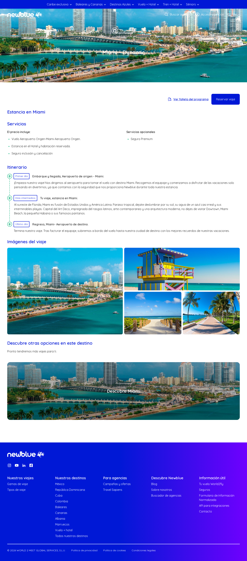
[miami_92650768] (211, 313)
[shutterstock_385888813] (152, 313)
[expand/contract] (71, 4)
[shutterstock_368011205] (182, 269)
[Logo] (24, 14)
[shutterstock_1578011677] (65, 291)
